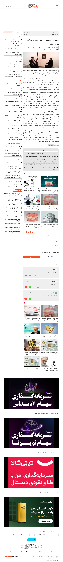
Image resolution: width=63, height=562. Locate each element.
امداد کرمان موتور (38, 534)
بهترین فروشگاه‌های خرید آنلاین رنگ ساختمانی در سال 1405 (13, 232)
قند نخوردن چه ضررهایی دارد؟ (14, 143)
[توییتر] (8, 557)
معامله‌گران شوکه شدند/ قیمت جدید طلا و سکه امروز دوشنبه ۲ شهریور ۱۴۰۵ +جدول (13, 65)
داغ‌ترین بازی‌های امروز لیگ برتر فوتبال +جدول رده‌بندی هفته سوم (13, 154)
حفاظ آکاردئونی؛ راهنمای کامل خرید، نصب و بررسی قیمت (13, 224)
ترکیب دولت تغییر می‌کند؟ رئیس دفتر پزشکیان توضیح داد (13, 53)
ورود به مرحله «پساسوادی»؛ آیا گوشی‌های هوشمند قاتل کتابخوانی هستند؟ (41, 153)
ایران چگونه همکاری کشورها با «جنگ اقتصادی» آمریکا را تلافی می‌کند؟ (13, 71)
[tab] (17, 32)
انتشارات (20, 551)
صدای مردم (33, 551)
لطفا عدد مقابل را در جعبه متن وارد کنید (50, 253)
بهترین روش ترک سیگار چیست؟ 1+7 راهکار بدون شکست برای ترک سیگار (14, 199)
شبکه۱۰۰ (51, 551)
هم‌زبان (39, 551)
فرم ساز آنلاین (45, 534)
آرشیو (15, 551)
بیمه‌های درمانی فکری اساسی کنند (13, 123)
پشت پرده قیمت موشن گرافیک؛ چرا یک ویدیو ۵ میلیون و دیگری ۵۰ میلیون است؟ (13, 203)
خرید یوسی (32, 534)
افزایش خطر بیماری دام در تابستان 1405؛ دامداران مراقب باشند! (14, 207)
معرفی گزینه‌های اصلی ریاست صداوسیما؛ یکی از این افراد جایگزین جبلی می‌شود (13, 76)
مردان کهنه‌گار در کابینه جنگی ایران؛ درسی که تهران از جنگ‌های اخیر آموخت (41, 159)
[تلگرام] (6, 557)
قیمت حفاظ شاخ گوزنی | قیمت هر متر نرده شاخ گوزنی (13, 220)
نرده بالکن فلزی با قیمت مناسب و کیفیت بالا (14, 211)
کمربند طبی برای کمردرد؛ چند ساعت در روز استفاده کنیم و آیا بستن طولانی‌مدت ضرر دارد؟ (13, 195)
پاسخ (38, 275)
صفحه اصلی (55, 32)
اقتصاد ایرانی (26, 534)
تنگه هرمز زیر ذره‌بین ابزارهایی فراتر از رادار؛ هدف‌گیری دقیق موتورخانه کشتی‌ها (13, 176)
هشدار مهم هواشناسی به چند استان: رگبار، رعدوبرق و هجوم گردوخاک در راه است (13, 181)
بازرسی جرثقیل (52, 534)
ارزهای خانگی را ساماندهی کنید (14, 120)
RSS (11, 551)
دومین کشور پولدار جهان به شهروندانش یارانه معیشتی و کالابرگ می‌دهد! (41, 165)
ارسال (31, 257)
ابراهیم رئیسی (50, 145)
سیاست (51, 32)
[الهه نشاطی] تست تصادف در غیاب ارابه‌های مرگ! (13, 102)
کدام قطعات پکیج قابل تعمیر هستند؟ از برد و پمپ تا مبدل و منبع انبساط (13, 228)
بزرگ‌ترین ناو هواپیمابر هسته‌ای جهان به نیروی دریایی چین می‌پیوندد (13, 40)
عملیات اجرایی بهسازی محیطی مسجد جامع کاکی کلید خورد (13, 93)
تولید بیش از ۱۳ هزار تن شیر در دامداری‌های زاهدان (15, 129)
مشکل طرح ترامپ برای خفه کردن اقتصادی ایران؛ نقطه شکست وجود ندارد (41, 156)
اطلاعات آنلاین (33, 5)
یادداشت (26, 551)
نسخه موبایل (31, 540)
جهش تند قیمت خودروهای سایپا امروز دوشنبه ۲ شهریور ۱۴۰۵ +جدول (13, 167)
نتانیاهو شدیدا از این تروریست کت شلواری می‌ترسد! (14, 60)
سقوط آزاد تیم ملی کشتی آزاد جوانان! (12, 150)
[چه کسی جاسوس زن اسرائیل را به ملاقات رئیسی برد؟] (41, 60)
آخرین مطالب (16, 80)
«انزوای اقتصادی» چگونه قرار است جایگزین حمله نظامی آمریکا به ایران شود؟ (40, 162)
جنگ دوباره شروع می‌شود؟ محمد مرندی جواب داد (14, 44)
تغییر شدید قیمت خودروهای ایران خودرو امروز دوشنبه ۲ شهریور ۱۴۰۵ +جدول (13, 163)
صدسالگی (45, 551)
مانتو (57, 534)
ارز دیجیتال (14, 534)
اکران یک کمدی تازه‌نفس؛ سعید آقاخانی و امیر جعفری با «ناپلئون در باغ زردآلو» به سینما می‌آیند (14, 111)
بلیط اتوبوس (8, 534)
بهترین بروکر (20, 534)
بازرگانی (17, 190)
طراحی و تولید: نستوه (51, 560)
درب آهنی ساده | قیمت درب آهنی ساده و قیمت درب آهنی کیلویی (13, 216)
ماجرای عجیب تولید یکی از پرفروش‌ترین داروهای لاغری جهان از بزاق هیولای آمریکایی (13, 139)
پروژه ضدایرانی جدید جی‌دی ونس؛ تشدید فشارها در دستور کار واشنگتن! (14, 172)
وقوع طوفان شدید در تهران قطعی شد (12, 57)
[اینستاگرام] (10, 557)
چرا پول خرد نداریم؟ (16, 126)
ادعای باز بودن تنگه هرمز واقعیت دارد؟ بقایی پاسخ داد (13, 116)
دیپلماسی (46, 32)
